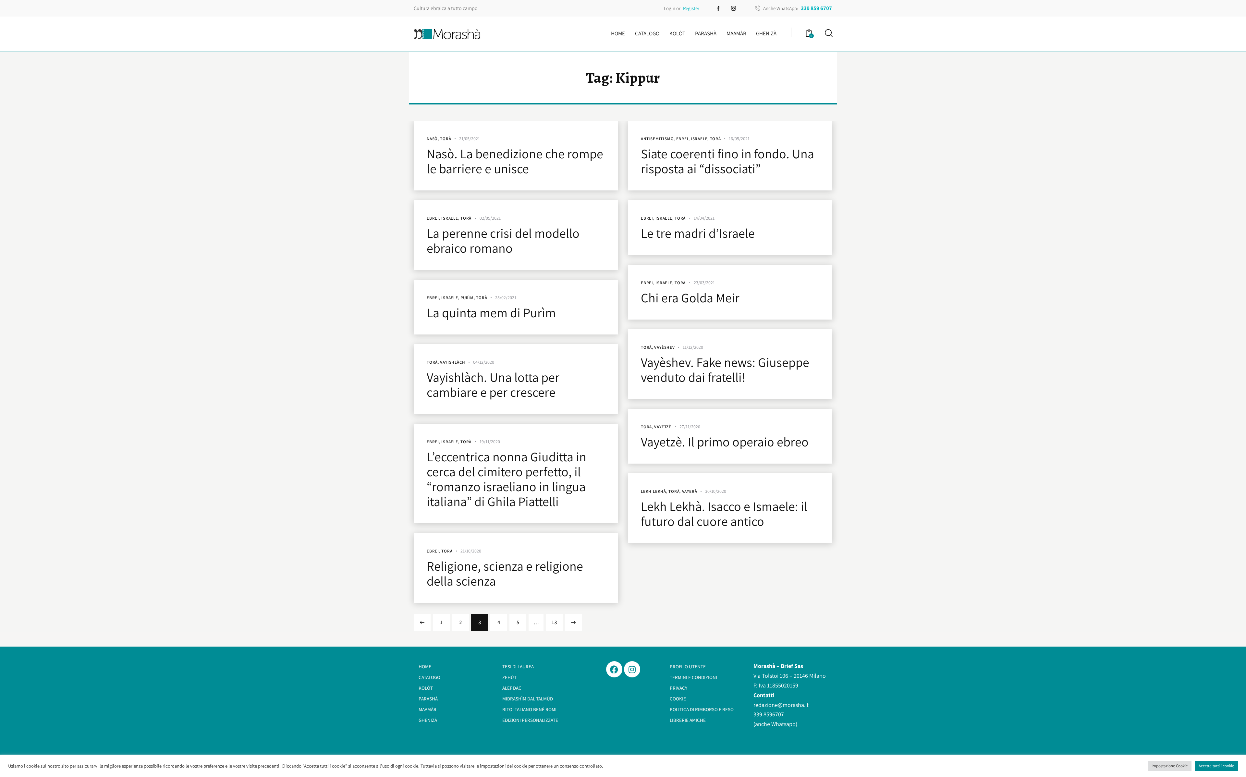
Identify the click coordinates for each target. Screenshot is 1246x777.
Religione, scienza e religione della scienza (505, 573)
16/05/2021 (739, 138)
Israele (699, 138)
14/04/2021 (704, 218)
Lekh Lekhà (653, 491)
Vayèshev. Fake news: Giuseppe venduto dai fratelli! (725, 369)
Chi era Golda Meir (690, 297)
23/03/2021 (704, 282)
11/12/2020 (693, 347)
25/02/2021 (505, 297)
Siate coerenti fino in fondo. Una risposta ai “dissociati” (727, 161)
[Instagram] (632, 669)
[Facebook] (614, 669)
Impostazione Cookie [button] (1170, 766)
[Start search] (828, 33)
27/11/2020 (689, 427)
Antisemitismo (657, 138)
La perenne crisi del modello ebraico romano (503, 240)
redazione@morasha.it (781, 705)
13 (557, 620)
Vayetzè (662, 427)
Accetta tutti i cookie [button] (1216, 766)
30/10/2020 (715, 491)
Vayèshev (664, 347)
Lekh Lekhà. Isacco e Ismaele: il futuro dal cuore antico (724, 513)
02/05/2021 (490, 218)
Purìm (467, 297)
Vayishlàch (452, 362)
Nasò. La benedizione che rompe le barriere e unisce (515, 161)
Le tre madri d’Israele (698, 232)
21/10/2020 (470, 551)
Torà (445, 138)
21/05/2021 (469, 138)
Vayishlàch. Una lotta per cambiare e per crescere (493, 384)
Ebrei (682, 138)
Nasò (432, 138)
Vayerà (689, 491)
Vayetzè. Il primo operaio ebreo (725, 441)
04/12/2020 (483, 362)
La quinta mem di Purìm (491, 312)
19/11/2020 (490, 441)
